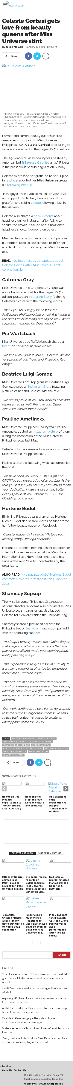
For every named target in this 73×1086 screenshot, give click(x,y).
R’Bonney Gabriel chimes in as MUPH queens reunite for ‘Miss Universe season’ (12, 883)
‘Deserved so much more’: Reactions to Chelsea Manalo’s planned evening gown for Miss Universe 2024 (36, 923)
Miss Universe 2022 (56, 748)
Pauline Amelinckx (14, 751)
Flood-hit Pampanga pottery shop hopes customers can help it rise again (29, 1020)
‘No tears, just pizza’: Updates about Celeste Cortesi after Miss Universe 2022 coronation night (32, 265)
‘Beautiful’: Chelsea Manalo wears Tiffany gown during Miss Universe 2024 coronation (13, 922)
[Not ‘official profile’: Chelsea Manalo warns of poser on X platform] (60, 867)
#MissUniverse (46, 738)
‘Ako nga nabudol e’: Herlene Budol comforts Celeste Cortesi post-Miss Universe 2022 (36, 579)
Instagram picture (45, 431)
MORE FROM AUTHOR (49, 853)
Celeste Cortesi (12, 748)
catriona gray (40, 745)
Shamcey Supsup (13, 755)
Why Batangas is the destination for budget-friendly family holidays (58, 804)
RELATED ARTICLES (22, 853)
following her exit (19, 185)
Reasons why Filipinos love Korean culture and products (34, 801)
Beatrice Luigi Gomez (16, 745)
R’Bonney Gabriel (35, 162)
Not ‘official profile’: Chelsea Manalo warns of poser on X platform (59, 883)
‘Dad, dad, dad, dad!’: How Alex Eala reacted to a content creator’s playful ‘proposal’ (34, 1040)
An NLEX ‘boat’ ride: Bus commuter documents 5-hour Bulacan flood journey (34, 1010)
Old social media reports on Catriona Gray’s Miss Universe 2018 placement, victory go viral (36, 884)
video (37, 202)
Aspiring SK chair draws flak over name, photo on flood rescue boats (34, 1000)
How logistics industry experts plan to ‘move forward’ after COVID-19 (11, 802)
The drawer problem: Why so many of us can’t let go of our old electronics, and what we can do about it (34, 978)
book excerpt (43, 216)
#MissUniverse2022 (14, 741)
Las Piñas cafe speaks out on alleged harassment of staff (35, 990)
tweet (6, 346)
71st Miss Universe (40, 741)
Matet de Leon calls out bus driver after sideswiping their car (36, 1030)
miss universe (33, 748)
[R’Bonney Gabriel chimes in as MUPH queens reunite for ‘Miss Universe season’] (13, 867)
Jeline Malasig (14, 47)
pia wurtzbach (38, 751)
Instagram (33, 628)
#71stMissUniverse (23, 738)
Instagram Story (40, 296)
